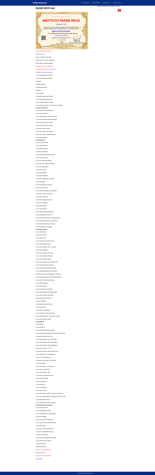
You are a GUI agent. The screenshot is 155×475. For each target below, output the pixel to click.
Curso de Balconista (42, 148)
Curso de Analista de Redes (44, 78)
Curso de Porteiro (41, 390)
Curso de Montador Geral (43, 319)
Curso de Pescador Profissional (45, 366)
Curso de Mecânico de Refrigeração (46, 292)
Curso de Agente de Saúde (44, 185)
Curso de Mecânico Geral (43, 244)
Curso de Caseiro (41, 307)
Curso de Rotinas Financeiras (44, 405)
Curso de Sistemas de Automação (46, 413)
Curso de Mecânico (41, 286)
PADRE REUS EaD (40, 3)
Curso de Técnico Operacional (45, 429)
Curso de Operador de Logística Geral (47, 351)
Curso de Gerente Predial (43, 440)
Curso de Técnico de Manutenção (46, 422)
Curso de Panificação (42, 378)
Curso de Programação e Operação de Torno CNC (51, 396)
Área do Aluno (117, 2)
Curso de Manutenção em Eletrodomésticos (49, 277)
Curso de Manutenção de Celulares (46, 191)
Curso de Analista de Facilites (44, 96)
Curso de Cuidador (41, 206)
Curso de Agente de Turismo (44, 75)
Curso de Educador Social (43, 410)
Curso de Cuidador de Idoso (44, 200)
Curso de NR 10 (40, 322)
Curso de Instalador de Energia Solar (47, 262)
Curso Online (40, 93)
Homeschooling (40, 84)
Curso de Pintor (40, 384)
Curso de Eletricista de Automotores (46, 221)
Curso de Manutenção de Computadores (48, 218)
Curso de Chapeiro (41, 173)
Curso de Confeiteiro (42, 176)
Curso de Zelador (41, 444)
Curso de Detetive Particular (44, 99)
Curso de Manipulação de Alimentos (46, 271)
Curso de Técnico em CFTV (44, 348)
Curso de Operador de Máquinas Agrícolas (48, 274)
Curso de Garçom (41, 238)
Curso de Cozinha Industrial (44, 194)
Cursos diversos (96, 2)
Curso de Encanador (41, 229)
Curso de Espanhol (41, 209)
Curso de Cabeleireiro (42, 113)
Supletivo (38, 81)
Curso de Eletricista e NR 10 (44, 215)
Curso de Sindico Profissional (44, 419)
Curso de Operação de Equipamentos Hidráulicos (50, 333)
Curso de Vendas (41, 426)
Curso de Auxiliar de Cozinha (44, 122)
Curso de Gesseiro (41, 232)
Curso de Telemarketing (43, 357)
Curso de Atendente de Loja (44, 304)
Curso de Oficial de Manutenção (45, 280)
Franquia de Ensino (41, 87)
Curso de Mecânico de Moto (44, 289)
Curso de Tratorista (42, 435)
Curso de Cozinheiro (42, 197)
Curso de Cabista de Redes (44, 160)
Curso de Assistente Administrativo (46, 119)
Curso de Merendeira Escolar (44, 102)
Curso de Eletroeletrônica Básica (45, 224)
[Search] (119, 10)
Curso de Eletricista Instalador (45, 212)
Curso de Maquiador (42, 283)
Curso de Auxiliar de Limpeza (44, 125)
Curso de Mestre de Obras (44, 298)
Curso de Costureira (42, 188)
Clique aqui (39, 459)
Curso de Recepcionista (43, 399)
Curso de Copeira (41, 170)
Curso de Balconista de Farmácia (45, 154)
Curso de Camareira (42, 157)
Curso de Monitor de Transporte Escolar (48, 316)
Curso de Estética (41, 301)
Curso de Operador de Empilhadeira (46, 345)
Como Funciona (85, 2)
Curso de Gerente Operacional (45, 241)
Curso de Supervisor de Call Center (46, 339)
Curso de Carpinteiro (42, 167)
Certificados (106, 2)
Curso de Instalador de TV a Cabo (46, 247)
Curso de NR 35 (40, 327)
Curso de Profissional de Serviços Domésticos (49, 393)
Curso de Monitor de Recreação (45, 313)
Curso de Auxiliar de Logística (44, 131)
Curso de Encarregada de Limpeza (46, 437)
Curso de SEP (40, 324)
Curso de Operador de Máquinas (45, 354)
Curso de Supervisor (42, 407)
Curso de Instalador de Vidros (45, 295)
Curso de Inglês (40, 182)
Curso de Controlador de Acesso (45, 163)
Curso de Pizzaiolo (41, 387)
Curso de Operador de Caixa (44, 336)
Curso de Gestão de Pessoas (44, 256)
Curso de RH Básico (41, 145)
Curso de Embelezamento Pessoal (46, 268)
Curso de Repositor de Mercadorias (46, 116)
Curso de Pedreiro (41, 381)
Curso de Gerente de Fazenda (44, 265)
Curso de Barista (40, 140)
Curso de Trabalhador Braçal (44, 432)
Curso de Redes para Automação (45, 402)
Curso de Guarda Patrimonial (44, 375)
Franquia (38, 90)
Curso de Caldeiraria (42, 151)
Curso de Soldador (41, 416)
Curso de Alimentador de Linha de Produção (49, 105)
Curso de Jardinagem (42, 250)
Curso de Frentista (41, 235)
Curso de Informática (42, 142)
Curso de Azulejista (41, 137)
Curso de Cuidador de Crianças (45, 179)
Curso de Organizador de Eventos (46, 360)
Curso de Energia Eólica (43, 369)
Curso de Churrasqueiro (43, 310)
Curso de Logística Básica (43, 259)
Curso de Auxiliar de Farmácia (44, 110)
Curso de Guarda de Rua (43, 128)
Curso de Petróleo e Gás (43, 372)
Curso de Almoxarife (42, 108)
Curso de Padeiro (41, 363)
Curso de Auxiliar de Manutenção (46, 134)
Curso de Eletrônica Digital (44, 227)
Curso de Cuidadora (42, 203)
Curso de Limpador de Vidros (44, 253)
